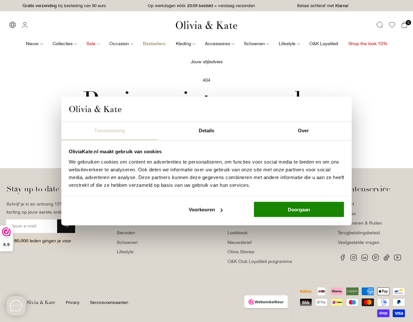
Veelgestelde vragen (358, 242)
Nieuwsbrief (239, 242)
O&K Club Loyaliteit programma (259, 261)
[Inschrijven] (66, 226)
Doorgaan (299, 209)
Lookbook (237, 232)
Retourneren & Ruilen (360, 223)
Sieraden (126, 232)
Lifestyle (125, 251)
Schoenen (127, 242)
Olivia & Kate (39, 302)
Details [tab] (207, 130)
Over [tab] (303, 130)
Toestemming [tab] (109, 130)
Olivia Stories (240, 251)
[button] (380, 25)
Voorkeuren (202, 209)
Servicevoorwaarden (109, 302)
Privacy (73, 302)
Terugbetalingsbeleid (359, 232)
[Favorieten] (392, 25)
